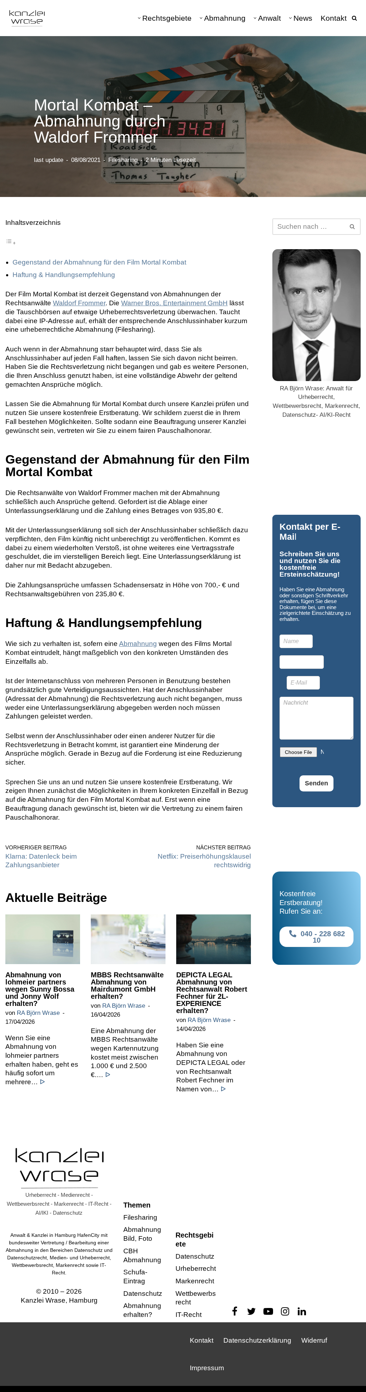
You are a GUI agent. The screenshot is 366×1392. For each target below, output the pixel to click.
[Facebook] (234, 1311)
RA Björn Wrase (38, 1013)
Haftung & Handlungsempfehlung (64, 274)
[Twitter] (251, 1311)
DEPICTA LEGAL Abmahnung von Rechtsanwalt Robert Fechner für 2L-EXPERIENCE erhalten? (211, 993)
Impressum (207, 1368)
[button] (139, 18)
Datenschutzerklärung (257, 1340)
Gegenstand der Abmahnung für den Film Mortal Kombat (99, 262)
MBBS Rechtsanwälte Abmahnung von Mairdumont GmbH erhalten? (127, 986)
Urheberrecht (195, 1268)
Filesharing (123, 160)
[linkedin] (301, 1311)
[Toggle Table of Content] (10, 242)
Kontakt (334, 18)
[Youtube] (268, 1311)
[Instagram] (285, 1311)
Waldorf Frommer (79, 303)
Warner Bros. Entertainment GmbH (174, 303)
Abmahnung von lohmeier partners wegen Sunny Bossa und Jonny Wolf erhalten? (39, 989)
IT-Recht (188, 1314)
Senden (316, 783)
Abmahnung (138, 643)
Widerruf (314, 1340)
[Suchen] (354, 18)
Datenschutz (142, 1293)
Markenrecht (194, 1281)
